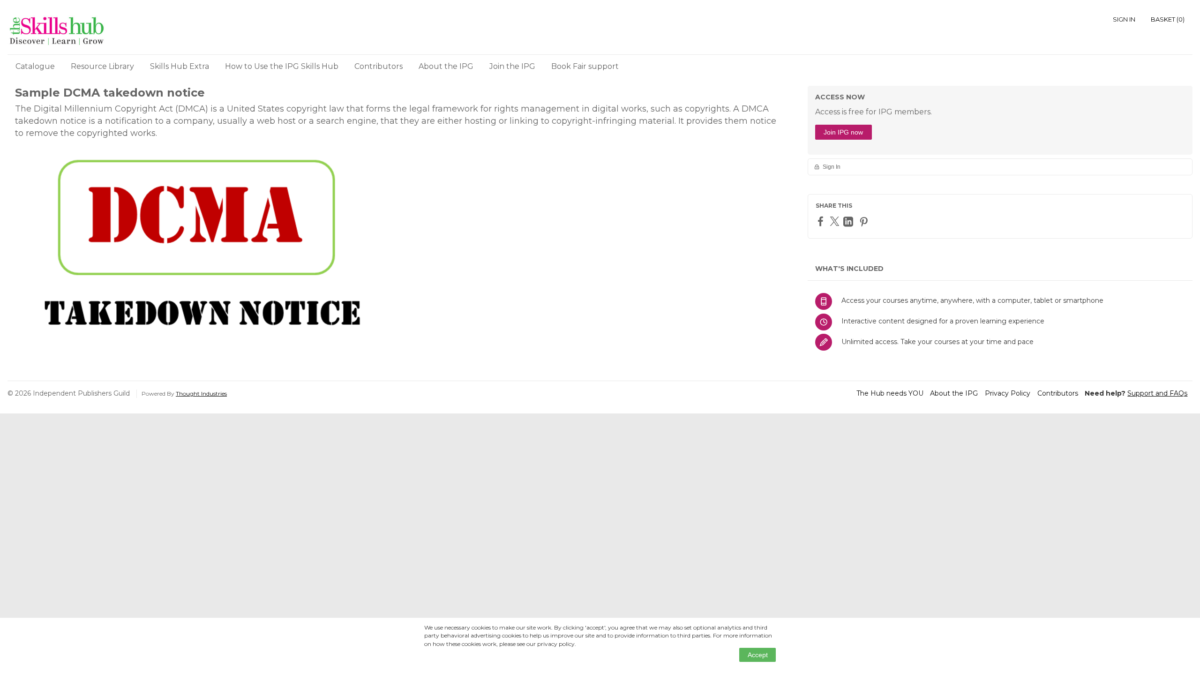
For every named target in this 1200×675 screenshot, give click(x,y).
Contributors (378, 66)
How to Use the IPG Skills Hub (281, 66)
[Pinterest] (865, 221)
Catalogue (35, 66)
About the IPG (446, 66)
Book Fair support (585, 66)
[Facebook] (822, 221)
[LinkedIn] (849, 221)
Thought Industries (201, 393)
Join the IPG (512, 66)
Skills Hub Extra (179, 66)
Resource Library (102, 66)
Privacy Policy (1007, 393)
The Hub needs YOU (889, 393)
